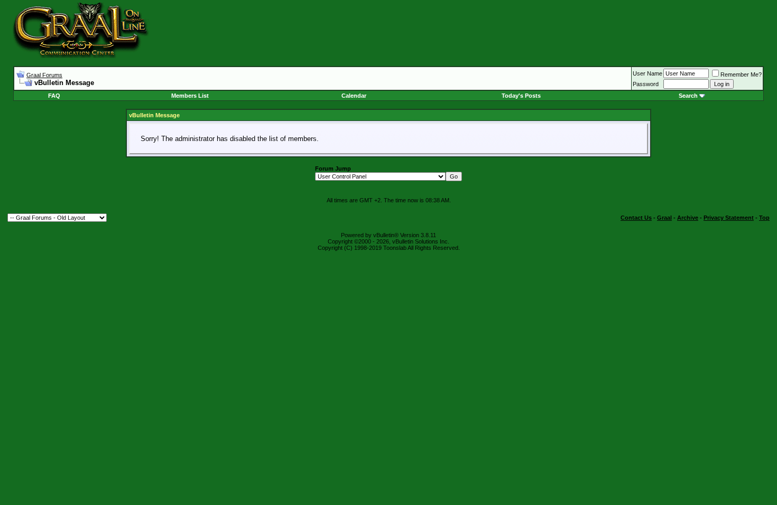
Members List (190, 95)
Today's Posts (521, 95)
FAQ (54, 95)
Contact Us (636, 217)
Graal (664, 217)
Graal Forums (44, 75)
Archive (687, 217)
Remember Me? (741, 74)
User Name (647, 73)
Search (688, 95)
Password (646, 84)
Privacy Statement (729, 217)
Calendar (353, 95)
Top (764, 217)
